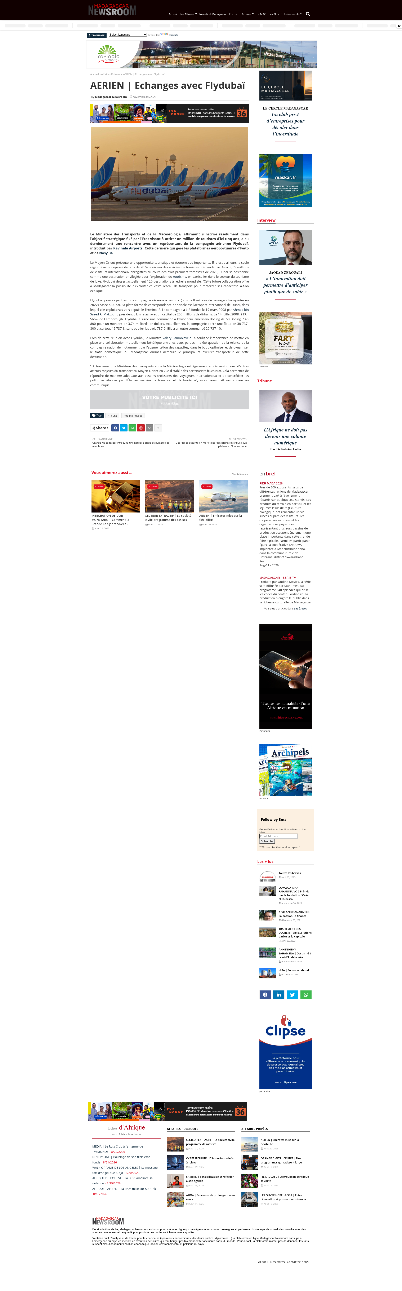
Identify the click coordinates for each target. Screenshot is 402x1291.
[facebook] (265, 994)
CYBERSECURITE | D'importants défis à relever (209, 1160)
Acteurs (246, 14)
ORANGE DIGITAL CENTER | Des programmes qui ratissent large (281, 1160)
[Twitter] (124, 427)
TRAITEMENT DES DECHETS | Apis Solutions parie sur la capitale (295, 932)
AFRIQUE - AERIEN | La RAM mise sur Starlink (124, 1189)
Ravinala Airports (128, 248)
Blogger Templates (122, 1261)
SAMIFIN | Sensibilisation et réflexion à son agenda (210, 1179)
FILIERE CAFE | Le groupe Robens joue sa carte (285, 1179)
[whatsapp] (306, 994)
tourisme (179, 276)
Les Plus (274, 14)
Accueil (173, 14)
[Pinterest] (141, 427)
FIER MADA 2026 (271, 483)
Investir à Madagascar (213, 14)
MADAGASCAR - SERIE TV (277, 577)
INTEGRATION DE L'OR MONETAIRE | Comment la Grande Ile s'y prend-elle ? (110, 520)
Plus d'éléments (240, 474)
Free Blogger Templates (176, 1261)
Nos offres (277, 1262)
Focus (233, 14)
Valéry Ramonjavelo (177, 338)
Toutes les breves (290, 873)
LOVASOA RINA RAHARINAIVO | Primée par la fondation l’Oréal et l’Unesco (294, 893)
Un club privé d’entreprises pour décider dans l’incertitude (285, 124)
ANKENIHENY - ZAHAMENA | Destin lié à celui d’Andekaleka (295, 953)
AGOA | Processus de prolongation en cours (210, 1197)
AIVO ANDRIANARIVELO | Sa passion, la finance (295, 914)
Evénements (291, 14)
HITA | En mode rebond (294, 970)
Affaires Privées (110, 74)
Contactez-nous (298, 1262)
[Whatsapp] (132, 427)
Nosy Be (106, 253)
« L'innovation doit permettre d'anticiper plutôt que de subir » (286, 285)
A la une (112, 415)
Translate (173, 34)
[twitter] (292, 994)
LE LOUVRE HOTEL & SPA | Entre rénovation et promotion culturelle (283, 1197)
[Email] (149, 427)
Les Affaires (187, 14)
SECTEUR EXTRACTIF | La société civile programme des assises (168, 518)
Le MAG (261, 14)
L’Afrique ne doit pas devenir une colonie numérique (285, 436)
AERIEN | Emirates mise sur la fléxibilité (220, 518)
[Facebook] (115, 427)
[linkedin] (279, 994)
